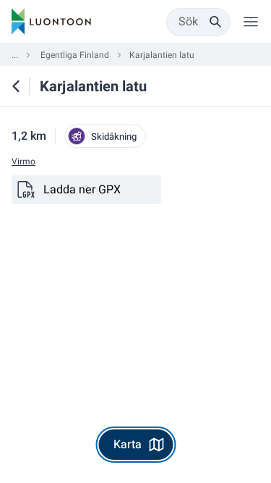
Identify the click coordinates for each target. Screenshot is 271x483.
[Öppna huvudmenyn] (250, 21)
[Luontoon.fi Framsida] (51, 21)
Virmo (23, 161)
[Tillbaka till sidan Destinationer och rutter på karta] (15, 86)
